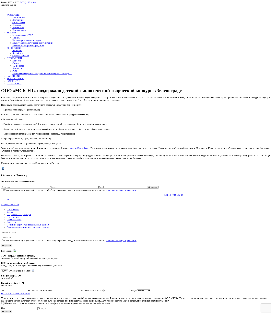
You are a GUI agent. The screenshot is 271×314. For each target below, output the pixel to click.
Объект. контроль (20, 55)
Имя (3, 308)
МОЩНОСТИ (14, 48)
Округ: (133, 290)
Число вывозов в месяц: (91, 290)
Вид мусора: (32, 258)
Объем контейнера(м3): (16, 278)
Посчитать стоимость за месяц (15, 293)
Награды (16, 25)
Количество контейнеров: (40, 290)
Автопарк (17, 50)
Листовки (17, 68)
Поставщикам (19, 30)
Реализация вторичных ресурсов (28, 45)
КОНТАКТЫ (13, 81)
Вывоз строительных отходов (26, 40)
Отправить (6, 311)
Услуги (10, 212)
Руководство (18, 17)
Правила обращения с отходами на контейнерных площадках (42, 73)
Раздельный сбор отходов (19, 214)
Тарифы (16, 38)
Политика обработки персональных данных (28, 224)
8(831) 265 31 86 (28, 2)
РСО (14, 71)
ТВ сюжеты (18, 66)
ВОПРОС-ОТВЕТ (15, 78)
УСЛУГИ (11, 32)
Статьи (15, 63)
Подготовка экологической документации (32, 43)
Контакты (11, 222)
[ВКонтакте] (3, 168)
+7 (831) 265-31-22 (10, 204)
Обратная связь (14, 219)
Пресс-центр (13, 217)
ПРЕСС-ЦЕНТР (14, 58)
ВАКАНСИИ (13, 76)
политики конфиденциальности (121, 190)
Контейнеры (18, 53)
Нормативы (18, 27)
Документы (18, 20)
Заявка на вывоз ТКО (22, 35)
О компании (13, 209)
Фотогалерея (18, 22)
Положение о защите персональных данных (28, 227)
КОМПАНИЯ (13, 15)
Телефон (42, 308)
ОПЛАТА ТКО (14, 83)
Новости (16, 60)
